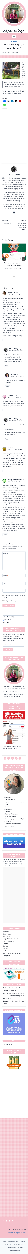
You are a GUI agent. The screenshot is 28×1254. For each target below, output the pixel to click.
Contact (22, 1241)
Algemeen (14, 41)
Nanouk (13, 374)
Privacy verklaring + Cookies (14, 1247)
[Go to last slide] (4, 259)
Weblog (7, 811)
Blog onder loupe (8, 941)
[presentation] (14, 252)
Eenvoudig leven (10, 799)
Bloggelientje (14, 349)
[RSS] (9, 1221)
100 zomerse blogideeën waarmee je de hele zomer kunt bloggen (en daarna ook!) (14, 996)
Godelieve (11, 292)
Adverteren (8, 1244)
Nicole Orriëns (14, 174)
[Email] (12, 1221)
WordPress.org (6, 222)
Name (5, 575)
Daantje (10, 395)
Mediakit (7, 807)
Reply (5, 340)
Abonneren (8, 649)
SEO (4, 951)
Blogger (5, 943)
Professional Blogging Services (16, 1233)
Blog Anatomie (7, 934)
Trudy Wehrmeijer (14, 480)
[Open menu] (14, 36)
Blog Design (6, 936)
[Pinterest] (6, 1221)
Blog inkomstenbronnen (10, 939)
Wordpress (6, 955)
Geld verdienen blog (11, 814)
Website (5, 591)
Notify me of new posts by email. (14, 601)
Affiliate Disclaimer (14, 1250)
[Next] (23, 259)
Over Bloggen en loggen (10, 1241)
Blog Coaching (18, 1244)
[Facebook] (3, 1221)
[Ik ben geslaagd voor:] (14, 1062)
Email (5, 583)
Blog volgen (8, 809)
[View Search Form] (24, 36)
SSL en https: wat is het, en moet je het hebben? (22, 225)
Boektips (5, 946)
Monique (11, 448)
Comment (6, 553)
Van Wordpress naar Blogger (12, 953)
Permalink (8, 821)
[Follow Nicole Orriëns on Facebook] (14, 212)
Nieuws (5, 948)
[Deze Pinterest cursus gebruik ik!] (14, 973)
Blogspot (8, 797)
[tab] (10, 276)
